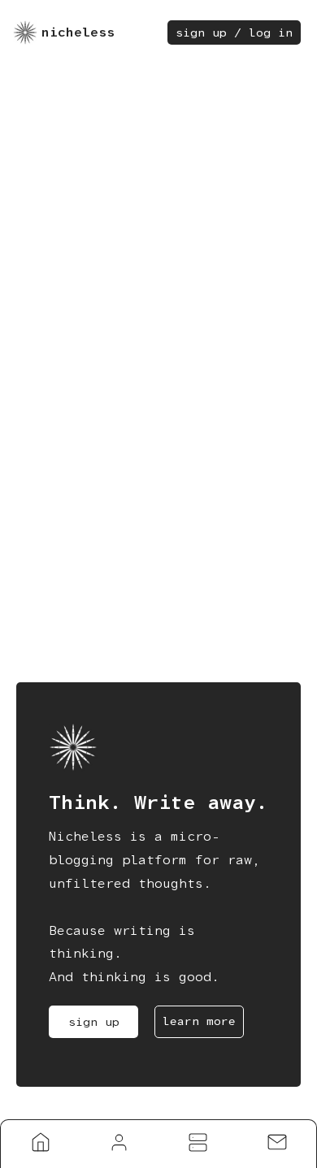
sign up (93, 1021)
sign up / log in (234, 32)
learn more (199, 1021)
